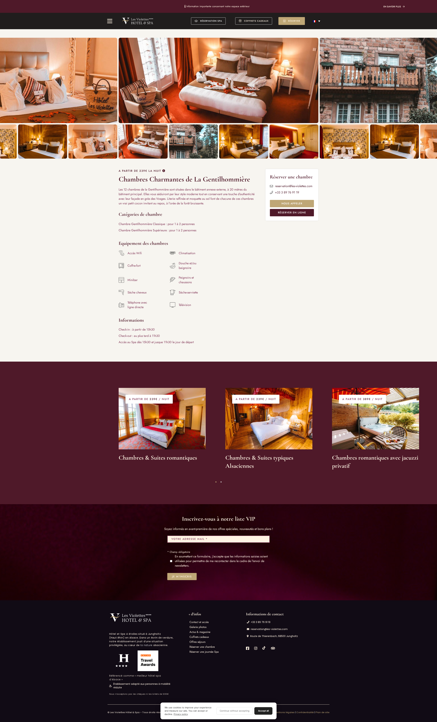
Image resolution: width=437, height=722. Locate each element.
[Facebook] (247, 648)
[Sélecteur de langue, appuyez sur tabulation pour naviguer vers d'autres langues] (316, 21)
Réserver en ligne (292, 212)
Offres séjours (197, 642)
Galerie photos (197, 627)
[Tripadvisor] (273, 648)
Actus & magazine (199, 632)
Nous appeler (291, 203)
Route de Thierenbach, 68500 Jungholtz (274, 636)
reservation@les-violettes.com (293, 186)
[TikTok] (264, 647)
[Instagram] (255, 648)
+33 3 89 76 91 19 (287, 192)
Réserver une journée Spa (204, 652)
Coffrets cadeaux (199, 637)
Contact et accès (199, 622)
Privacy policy (181, 714)
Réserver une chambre (202, 647)
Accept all (263, 710)
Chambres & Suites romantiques (158, 457)
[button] (208, 21)
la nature (146, 645)
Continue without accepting (234, 710)
